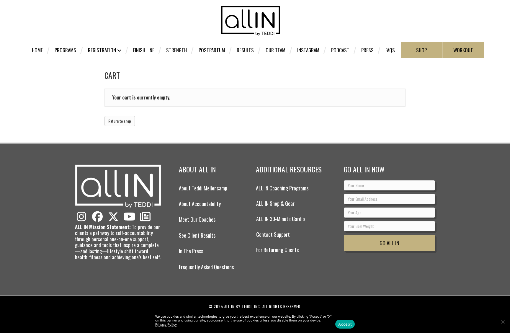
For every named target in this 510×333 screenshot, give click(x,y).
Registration (102, 50)
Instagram (308, 50)
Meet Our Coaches (197, 219)
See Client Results (197, 235)
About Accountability (200, 204)
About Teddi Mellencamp (203, 188)
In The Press (191, 251)
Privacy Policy (166, 324)
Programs (65, 50)
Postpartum (212, 50)
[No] (503, 322)
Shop (421, 50)
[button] (81, 216)
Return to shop (119, 121)
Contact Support (273, 234)
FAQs (390, 50)
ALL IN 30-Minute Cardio (280, 219)
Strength (176, 50)
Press (367, 50)
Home (37, 50)
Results (245, 50)
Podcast (340, 50)
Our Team (275, 50)
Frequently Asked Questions (206, 267)
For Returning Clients (277, 250)
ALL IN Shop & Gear (275, 203)
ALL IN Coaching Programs (282, 188)
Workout (463, 50)
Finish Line (143, 50)
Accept (345, 324)
